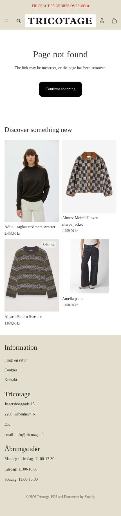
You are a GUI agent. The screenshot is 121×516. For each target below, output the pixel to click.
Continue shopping (60, 89)
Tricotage (43, 497)
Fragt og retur (16, 360)
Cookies (11, 370)
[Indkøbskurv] (114, 21)
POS (54, 497)
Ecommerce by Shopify (79, 497)
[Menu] (6, 20)
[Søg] (18, 21)
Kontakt (11, 380)
